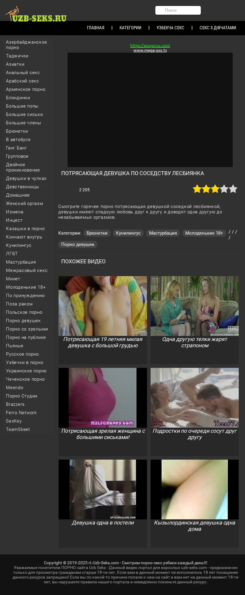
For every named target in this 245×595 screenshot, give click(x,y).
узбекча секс (170, 27)
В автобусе (18, 139)
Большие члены (23, 123)
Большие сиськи (24, 114)
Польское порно (24, 312)
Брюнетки (17, 131)
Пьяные (15, 345)
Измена (15, 212)
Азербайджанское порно (26, 44)
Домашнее (18, 195)
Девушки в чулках (26, 178)
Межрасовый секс (27, 270)
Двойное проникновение (23, 167)
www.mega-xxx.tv (150, 50)
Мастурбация (21, 262)
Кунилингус (19, 245)
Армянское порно (25, 89)
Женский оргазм (24, 203)
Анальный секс (23, 72)
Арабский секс (22, 81)
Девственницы (22, 186)
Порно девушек (23, 320)
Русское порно (22, 354)
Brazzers (15, 404)
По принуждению (25, 295)
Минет (13, 279)
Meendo (14, 387)
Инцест (14, 220)
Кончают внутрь (24, 237)
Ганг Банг (16, 148)
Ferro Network (21, 412)
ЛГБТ (12, 253)
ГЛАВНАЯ (95, 27)
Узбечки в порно (24, 362)
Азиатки (15, 64)
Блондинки (18, 97)
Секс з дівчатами (218, 27)
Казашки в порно (25, 228)
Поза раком (19, 304)
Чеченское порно (25, 379)
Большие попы (22, 106)
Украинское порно (26, 371)
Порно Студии (21, 396)
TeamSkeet (18, 429)
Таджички (17, 56)
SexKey (14, 421)
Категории (130, 27)
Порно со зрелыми (27, 329)
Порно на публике (26, 337)
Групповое (17, 156)
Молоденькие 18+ (25, 287)
